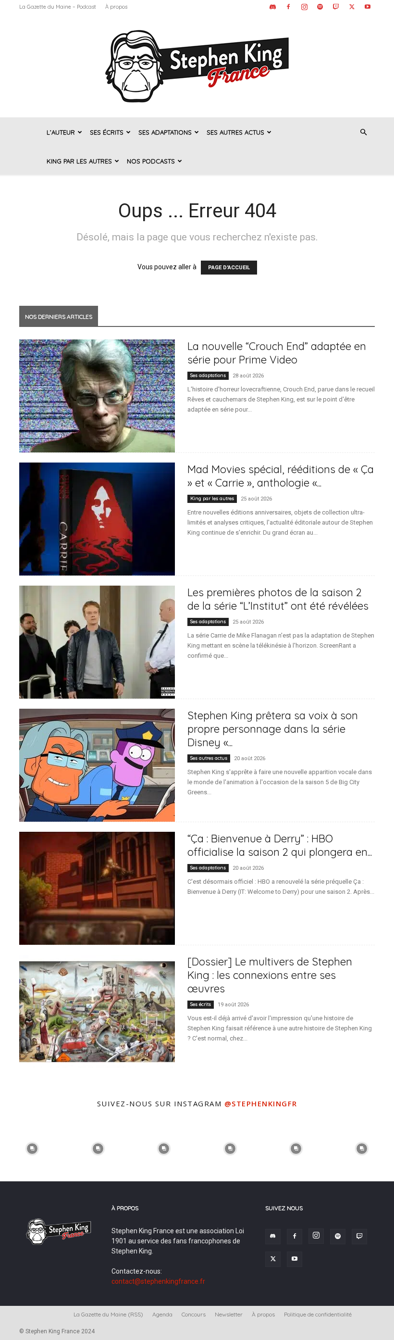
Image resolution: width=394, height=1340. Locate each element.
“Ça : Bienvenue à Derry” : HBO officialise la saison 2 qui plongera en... (279, 845)
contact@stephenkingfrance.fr (158, 1281)
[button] (363, 132)
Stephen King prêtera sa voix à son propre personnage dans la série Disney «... (272, 729)
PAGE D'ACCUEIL (229, 267)
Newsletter (229, 1314)
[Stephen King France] (197, 65)
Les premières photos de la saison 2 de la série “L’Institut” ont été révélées (278, 599)
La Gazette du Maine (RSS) (108, 1314)
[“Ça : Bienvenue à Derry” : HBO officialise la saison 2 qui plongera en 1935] (97, 888)
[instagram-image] (32, 1147)
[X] (352, 6)
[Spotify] (320, 6)
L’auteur (61, 132)
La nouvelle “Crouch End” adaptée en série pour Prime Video (276, 352)
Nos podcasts (151, 161)
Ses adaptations (165, 132)
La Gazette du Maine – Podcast (57, 6)
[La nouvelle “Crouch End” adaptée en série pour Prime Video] (97, 395)
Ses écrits (106, 132)
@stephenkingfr (260, 1103)
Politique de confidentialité (318, 1314)
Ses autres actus (235, 132)
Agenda (162, 1314)
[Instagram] (304, 6)
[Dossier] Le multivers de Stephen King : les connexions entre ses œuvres (269, 975)
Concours (194, 1314)
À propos (116, 6)
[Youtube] (367, 6)
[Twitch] (336, 6)
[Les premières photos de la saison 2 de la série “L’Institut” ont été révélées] (97, 642)
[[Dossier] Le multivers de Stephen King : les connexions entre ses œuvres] (97, 1011)
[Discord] (272, 6)
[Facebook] (288, 6)
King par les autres (79, 161)
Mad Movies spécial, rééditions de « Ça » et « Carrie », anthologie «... (280, 476)
